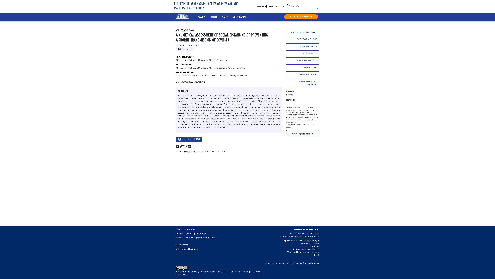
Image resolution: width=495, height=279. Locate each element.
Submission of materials (304, 32)
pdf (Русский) (191, 139)
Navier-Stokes (192, 151)
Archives (225, 17)
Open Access (182, 245)
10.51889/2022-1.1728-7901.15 (193, 82)
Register (273, 6)
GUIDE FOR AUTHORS (307, 39)
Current (214, 17)
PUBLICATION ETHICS (307, 60)
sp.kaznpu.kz (313, 263)
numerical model (209, 151)
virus (222, 151)
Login (282, 6)
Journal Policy (308, 46)
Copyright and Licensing (187, 249)
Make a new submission (301, 17)
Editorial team (309, 67)
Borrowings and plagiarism (308, 82)
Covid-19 (180, 151)
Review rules (310, 53)
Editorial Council (307, 74)
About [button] (200, 17)
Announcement (239, 17)
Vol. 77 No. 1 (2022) (185, 30)
